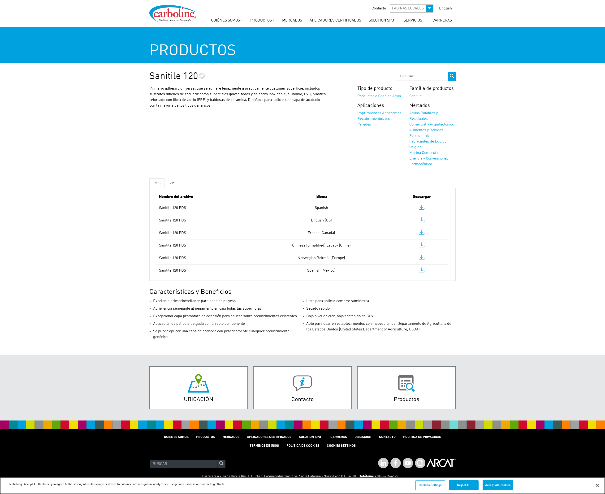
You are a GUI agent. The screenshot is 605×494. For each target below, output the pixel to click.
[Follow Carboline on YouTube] (408, 463)
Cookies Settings (430, 485)
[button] (411, 8)
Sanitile (415, 96)
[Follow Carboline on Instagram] (420, 463)
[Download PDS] (421, 208)
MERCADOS (292, 20)
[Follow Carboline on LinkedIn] (383, 463)
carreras (442, 20)
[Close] (597, 485)
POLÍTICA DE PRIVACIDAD (422, 437)
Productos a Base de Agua (379, 96)
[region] (302, 485)
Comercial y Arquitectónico (431, 124)
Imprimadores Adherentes (379, 113)
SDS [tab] (172, 183)
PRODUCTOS (205, 437)
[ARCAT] (441, 464)
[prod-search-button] (452, 76)
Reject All (463, 485)
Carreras (338, 437)
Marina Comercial (424, 153)
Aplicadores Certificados (335, 20)
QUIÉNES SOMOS (176, 437)
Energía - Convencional (428, 158)
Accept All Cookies (497, 485)
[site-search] (221, 464)
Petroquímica (420, 136)
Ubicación (363, 437)
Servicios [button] (413, 20)
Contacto (379, 8)
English (445, 8)
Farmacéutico (420, 164)
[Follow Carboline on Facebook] (395, 463)
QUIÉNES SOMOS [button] (225, 20)
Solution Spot (311, 437)
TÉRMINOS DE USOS (264, 445)
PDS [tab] (156, 183)
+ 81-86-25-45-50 (387, 476)
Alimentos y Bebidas (426, 130)
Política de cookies (302, 445)
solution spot (382, 20)
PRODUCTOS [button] (261, 20)
